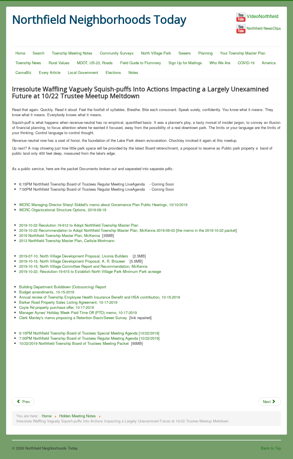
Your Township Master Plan (242, 53)
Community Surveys (117, 53)
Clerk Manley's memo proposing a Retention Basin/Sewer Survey (73, 317)
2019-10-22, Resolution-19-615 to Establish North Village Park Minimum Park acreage (90, 271)
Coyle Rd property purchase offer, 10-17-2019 (56, 307)
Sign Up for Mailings (185, 62)
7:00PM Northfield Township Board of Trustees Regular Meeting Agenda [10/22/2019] (89, 338)
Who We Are (219, 62)
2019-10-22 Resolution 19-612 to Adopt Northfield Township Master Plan (78, 225)
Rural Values (59, 62)
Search (38, 53)
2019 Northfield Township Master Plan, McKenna (59, 235)
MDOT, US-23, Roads (95, 62)
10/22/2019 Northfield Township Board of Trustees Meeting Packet (74, 343)
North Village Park (156, 53)
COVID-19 (246, 62)
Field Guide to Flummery (140, 62)
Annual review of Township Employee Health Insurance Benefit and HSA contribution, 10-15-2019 (99, 297)
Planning (205, 53)
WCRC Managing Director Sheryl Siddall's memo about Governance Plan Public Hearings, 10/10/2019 (103, 204)
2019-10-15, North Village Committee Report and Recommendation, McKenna (83, 266)
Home (20, 53)
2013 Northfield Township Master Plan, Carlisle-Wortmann (66, 240)
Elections (113, 72)
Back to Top (271, 448)
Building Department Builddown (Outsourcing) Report (62, 286)
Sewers (185, 53)
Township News (28, 62)
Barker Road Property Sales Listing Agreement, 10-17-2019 (68, 302)
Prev (25, 401)
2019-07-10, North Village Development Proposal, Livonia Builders (73, 256)
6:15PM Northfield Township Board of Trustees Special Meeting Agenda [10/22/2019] (89, 333)
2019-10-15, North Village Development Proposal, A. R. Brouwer (72, 261)
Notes (133, 72)
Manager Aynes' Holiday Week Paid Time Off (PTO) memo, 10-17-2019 (78, 312)
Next (267, 401)
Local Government (83, 72)
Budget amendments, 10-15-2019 (46, 292)
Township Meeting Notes (72, 53)
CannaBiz (23, 72)
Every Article (49, 72)
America (269, 62)
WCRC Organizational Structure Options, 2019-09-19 (62, 209)
